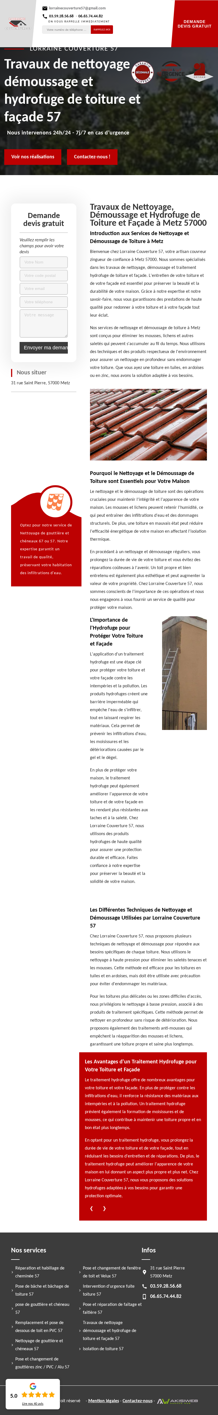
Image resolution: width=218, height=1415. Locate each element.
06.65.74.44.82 (90, 16)
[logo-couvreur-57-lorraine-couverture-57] (18, 23)
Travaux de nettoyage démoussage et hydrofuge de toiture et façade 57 (109, 1331)
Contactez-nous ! (92, 157)
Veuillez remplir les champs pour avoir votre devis (42, 246)
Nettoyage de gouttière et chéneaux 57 (39, 1345)
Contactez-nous (137, 1401)
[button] (91, 1210)
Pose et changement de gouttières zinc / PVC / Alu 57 (42, 1363)
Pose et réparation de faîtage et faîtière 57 (112, 1308)
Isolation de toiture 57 (103, 1349)
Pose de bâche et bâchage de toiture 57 (42, 1290)
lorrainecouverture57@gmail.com (77, 8)
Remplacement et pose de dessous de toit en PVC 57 (39, 1327)
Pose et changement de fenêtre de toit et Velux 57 (112, 1272)
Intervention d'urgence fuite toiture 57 (109, 1290)
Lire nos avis (32, 1404)
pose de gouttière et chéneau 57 (42, 1308)
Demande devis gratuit (195, 23)
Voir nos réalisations (32, 157)
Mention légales (103, 1401)
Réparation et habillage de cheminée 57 (39, 1272)
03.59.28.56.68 (61, 16)
